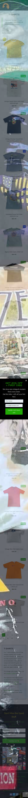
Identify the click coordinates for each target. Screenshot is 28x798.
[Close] (26, 380)
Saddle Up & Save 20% (14, 411)
